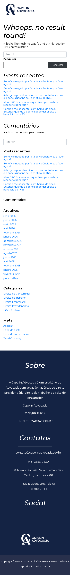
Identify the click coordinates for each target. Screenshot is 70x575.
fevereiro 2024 (12, 273)
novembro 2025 (12, 244)
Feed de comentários (16, 334)
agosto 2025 (10, 253)
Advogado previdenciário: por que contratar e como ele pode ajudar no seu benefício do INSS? (33, 96)
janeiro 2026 (10, 236)
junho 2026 (9, 220)
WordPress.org (12, 338)
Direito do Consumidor (16, 293)
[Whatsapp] (40, 522)
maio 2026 (9, 224)
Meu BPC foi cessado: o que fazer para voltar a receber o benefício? (30, 103)
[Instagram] (31, 522)
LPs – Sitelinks (11, 310)
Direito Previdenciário (16, 306)
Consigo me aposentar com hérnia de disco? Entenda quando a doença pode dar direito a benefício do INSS (29, 111)
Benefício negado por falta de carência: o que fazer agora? (33, 83)
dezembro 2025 (12, 240)
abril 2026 (9, 228)
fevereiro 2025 (11, 265)
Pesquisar (9, 59)
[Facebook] (22, 522)
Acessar (8, 325)
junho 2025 (9, 257)
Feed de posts (11, 330)
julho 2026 (9, 216)
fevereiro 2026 (11, 232)
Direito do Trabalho (14, 297)
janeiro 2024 (10, 278)
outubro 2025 (11, 249)
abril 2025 (8, 261)
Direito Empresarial (14, 301)
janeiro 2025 (10, 269)
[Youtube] (49, 522)
